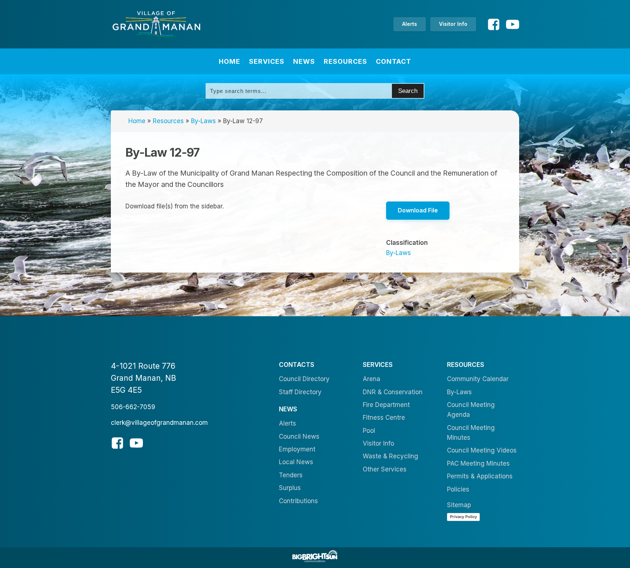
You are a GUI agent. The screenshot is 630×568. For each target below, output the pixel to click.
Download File (418, 210)
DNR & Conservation (393, 392)
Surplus (290, 487)
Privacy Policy (463, 516)
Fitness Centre (384, 417)
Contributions (298, 501)
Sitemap (459, 505)
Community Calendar (478, 379)
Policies (458, 489)
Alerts (409, 24)
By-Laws (203, 121)
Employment (297, 449)
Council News (299, 436)
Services (266, 61)
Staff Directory (300, 392)
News (304, 61)
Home (229, 61)
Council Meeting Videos (482, 450)
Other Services (385, 469)
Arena (371, 379)
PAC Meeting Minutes (478, 463)
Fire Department (386, 404)
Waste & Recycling (390, 456)
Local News (296, 462)
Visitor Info (453, 24)
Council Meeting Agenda (471, 409)
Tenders (291, 475)
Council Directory (304, 379)
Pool (369, 430)
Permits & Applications (480, 476)
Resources (345, 61)
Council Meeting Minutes (471, 432)
